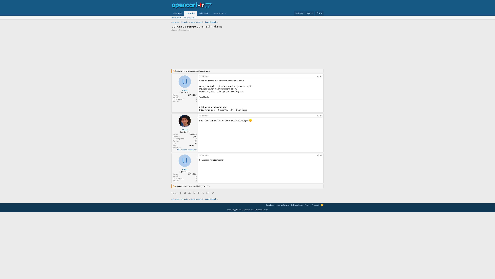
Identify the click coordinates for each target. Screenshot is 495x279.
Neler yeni (203, 13)
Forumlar (190, 13)
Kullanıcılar (218, 13)
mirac (185, 129)
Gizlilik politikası (297, 205)
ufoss (175, 30)
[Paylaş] (317, 76)
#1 (321, 76)
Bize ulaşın (270, 205)
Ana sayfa (177, 13)
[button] (210, 13)
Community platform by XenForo (247, 210)
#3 (321, 155)
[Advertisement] (247, 51)
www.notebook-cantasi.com (187, 150)
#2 (321, 116)
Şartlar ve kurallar (282, 205)
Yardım (307, 205)
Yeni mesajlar (176, 17)
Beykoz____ (193, 145)
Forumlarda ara (189, 17)
